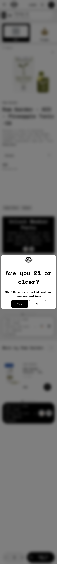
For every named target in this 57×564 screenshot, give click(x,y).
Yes (19, 304)
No (37, 304)
